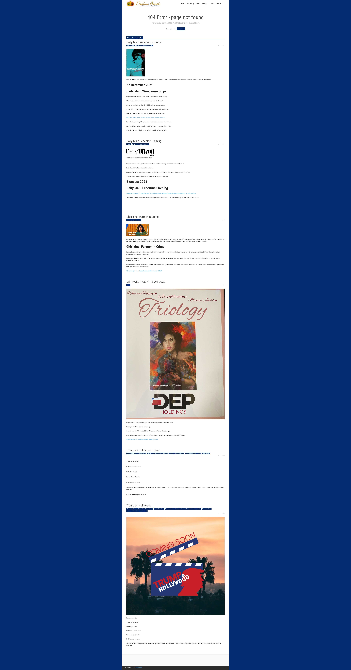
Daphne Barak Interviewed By (145, 508)
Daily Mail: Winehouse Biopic (144, 42)
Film (128, 45)
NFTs (128, 285)
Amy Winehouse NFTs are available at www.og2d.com (142, 439)
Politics (171, 453)
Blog (212, 3)
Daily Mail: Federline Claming (143, 141)
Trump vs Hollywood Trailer (143, 450)
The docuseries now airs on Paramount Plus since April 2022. (144, 271)
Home (183, 3)
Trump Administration (190, 453)
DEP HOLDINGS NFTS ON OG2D (146, 281)
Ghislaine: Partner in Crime (142, 217)
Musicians (138, 45)
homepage (181, 29)
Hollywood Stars (157, 453)
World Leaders (206, 453)
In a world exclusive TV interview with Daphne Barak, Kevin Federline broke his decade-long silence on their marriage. (161, 193)
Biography (190, 3)
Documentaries (131, 220)
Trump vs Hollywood (139, 505)
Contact (218, 3)
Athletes (129, 508)
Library (204, 5)
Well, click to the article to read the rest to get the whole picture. (146, 117)
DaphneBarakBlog (131, 453)
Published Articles (147, 45)
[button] (223, 3)
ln (224, 667)
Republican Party (179, 453)
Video (199, 453)
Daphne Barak (138, 667)
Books (198, 3)
